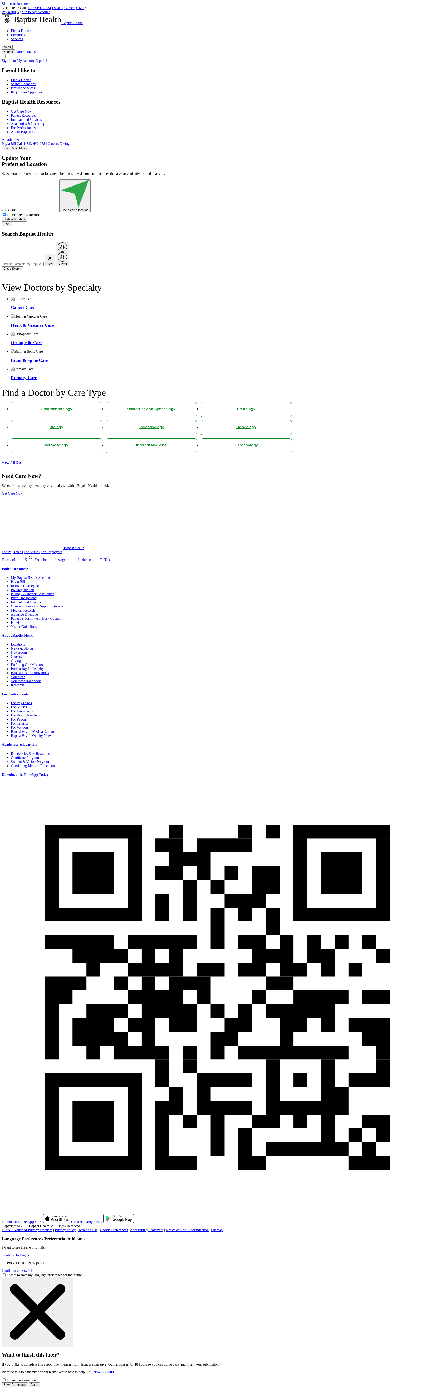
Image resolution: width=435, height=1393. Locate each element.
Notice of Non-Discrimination (187, 1230)
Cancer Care (22, 307)
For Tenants (19, 723)
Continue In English (16, 1255)
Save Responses (15, 1384)
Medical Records (23, 610)
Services (17, 39)
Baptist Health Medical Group (32, 731)
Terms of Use (87, 1230)
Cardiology (246, 427)
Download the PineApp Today (25, 775)
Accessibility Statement (146, 1230)
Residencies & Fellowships (30, 753)
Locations (18, 35)
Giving (81, 8)
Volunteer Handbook (26, 681)
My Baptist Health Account (30, 578)
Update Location (14, 219)
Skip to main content (16, 4)
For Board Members (25, 715)
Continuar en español (17, 1270)
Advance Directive (24, 614)
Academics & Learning (27, 124)
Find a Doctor (21, 31)
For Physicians (12, 552)
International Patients (26, 602)
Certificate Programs (25, 758)
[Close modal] (3, 1390)
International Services (26, 119)
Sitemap (217, 1230)
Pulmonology (246, 445)
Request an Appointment (28, 92)
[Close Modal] (37, 1312)
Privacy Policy (65, 1230)
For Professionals (23, 128)
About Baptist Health (26, 132)
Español (57, 8)
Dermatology (56, 445)
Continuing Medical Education (33, 766)
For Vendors (20, 727)
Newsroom (19, 652)
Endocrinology (151, 427)
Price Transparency (24, 598)
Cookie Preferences (114, 1230)
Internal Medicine (151, 445)
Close (34, 1384)
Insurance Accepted (25, 586)
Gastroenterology (56, 409)
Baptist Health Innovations (30, 673)
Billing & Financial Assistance (32, 594)
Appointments (25, 51)
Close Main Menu (15, 148)
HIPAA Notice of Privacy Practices (27, 1230)
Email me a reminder (22, 1380)
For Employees (51, 552)
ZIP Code (9, 210)
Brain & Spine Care (29, 360)
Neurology (246, 409)
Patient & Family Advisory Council (36, 618)
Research (17, 685)
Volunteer (18, 677)
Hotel (15, 622)
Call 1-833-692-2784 (32, 144)
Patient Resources (23, 115)
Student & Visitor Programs (30, 762)
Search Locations (23, 84)
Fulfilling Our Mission (27, 665)
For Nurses (32, 552)
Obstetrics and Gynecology (151, 409)
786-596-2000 (103, 1372)
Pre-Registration (22, 590)
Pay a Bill (9, 12)
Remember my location (24, 215)
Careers (69, 8)
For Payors (19, 719)
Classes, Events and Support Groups (37, 606)
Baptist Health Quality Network (33, 736)
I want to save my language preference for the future (44, 1275)
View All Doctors (14, 462)
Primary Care (24, 377)
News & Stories (22, 648)
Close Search (12, 268)
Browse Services (23, 88)
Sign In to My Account (33, 12)
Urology (56, 427)
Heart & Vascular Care (32, 325)
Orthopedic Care (26, 342)
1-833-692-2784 (39, 8)
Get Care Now (21, 111)
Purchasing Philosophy (27, 669)
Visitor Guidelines (24, 627)
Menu (7, 47)
